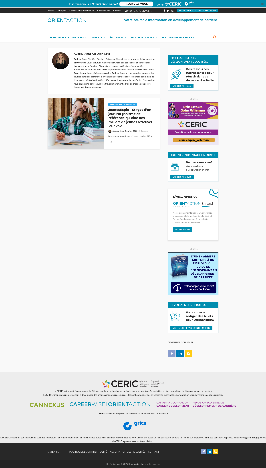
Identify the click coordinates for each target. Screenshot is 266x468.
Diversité (97, 37)
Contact (117, 10)
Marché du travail (143, 37)
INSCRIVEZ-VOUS (136, 3)
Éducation (116, 37)
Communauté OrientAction (81, 10)
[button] (133, 4)
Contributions (103, 10)
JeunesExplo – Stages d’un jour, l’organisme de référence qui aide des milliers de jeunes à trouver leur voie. (130, 118)
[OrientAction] (67, 20)
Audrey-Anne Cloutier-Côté (125, 131)
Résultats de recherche (177, 37)
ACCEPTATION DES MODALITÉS (127, 451)
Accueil (51, 10)
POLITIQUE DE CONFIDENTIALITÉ (88, 451)
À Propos (61, 10)
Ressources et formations (67, 37)
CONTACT (153, 451)
